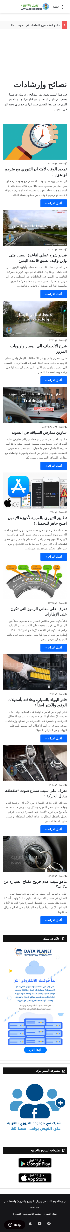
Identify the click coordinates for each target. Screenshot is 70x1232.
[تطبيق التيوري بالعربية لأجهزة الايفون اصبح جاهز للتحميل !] (35, 490)
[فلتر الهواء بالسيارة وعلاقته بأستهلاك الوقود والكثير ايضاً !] (35, 672)
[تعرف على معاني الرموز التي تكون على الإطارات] (35, 581)
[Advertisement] (35, 52)
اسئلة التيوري (51, 1213)
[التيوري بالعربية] (35, 6)
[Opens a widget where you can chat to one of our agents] (14, 1225)
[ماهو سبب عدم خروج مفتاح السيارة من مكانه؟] (35, 854)
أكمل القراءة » (53, 203)
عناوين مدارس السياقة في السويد (39, 432)
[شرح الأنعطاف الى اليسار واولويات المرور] (35, 319)
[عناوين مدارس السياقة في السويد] (35, 405)
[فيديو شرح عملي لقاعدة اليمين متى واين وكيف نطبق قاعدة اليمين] (35, 228)
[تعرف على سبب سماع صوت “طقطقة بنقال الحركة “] (35, 763)
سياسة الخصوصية (32, 1213)
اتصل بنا (16, 1213)
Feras (61, 163)
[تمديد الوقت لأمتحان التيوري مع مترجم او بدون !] (35, 142)
